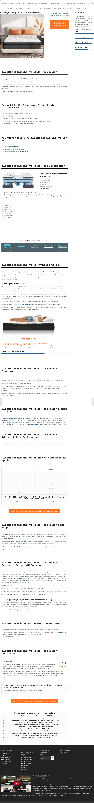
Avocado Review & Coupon (30, 735)
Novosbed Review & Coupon (33, 716)
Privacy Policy (5, 757)
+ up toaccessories (48, 733)
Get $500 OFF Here (48, 716)
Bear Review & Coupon (35, 729)
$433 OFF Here (47, 729)
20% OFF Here (54, 724)
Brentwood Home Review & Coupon (39, 720)
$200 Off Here (46, 737)
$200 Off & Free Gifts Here (49, 731)
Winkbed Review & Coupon (35, 722)
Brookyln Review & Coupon (41, 724)
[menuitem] (92, 3)
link (30, 502)
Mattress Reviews (26, 757)
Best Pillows (24, 765)
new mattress (42, 272)
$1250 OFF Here (48, 726)
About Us (4, 753)
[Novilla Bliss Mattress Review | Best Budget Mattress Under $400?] (93, 402)
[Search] (92, 3)
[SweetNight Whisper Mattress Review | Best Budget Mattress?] (1, 402)
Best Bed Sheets (26, 761)
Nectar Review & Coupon (32, 718)
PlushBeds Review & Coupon (34, 726)
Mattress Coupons (26, 759)
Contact (3, 755)
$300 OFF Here (48, 722)
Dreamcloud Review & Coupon (32, 731)
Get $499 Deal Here (46, 718)
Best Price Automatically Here (48, 735)
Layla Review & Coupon (33, 737)
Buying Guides (5, 759)
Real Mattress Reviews (10, 802)
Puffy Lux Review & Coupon (27, 733)
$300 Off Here (55, 720)
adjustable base (22, 444)
